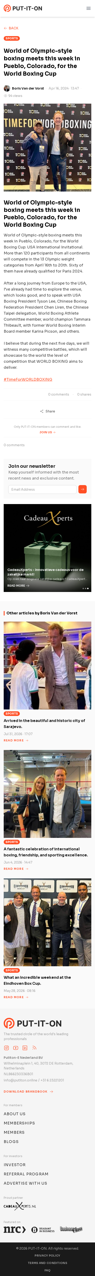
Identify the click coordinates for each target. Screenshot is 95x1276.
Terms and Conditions (47, 1263)
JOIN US (45, 432)
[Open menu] (88, 8)
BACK (13, 28)
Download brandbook (26, 1091)
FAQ (48, 1270)
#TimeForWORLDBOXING (28, 379)
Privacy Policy (47, 1255)
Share (50, 411)
